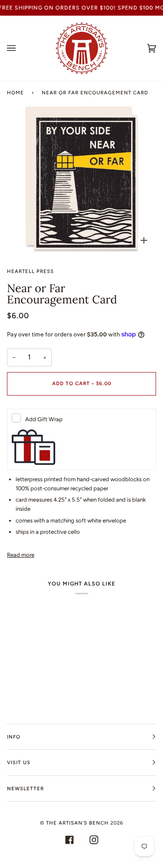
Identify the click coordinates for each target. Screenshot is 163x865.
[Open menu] (20, 48)
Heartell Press (30, 271)
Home (15, 93)
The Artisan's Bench (77, 823)
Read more (20, 555)
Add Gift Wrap (44, 419)
